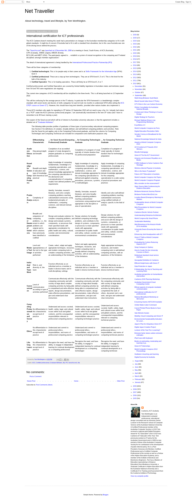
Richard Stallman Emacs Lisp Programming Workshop (145, 121)
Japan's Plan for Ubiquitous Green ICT (148, 324)
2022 (135, 47)
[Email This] (58, 359)
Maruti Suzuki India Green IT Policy (147, 101)
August (137, 361)
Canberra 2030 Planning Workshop (147, 279)
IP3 (67, 362)
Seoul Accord (35, 50)
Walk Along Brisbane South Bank (146, 98)
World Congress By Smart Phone (146, 218)
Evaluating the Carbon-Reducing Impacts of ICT (146, 243)
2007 (135, 392)
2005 (135, 398)
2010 (135, 83)
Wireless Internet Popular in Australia (148, 168)
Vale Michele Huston (142, 313)
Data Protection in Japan (143, 266)
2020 (135, 53)
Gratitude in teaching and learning (147, 354)
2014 (135, 71)
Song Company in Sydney (144, 247)
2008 (135, 389)
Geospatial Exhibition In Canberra (147, 260)
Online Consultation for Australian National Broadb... (146, 108)
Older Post (120, 381)
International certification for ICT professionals (146, 293)
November (139, 89)
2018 (135, 59)
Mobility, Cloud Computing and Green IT (149, 316)
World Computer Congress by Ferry (147, 128)
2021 (135, 50)
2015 (135, 68)
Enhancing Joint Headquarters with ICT (148, 234)
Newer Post (31, 381)
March (137, 376)
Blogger (105, 495)
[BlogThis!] (60, 359)
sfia (79, 362)
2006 (135, 395)
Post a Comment (35, 376)
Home (76, 381)
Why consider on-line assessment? (147, 183)
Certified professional (42, 362)
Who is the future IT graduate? (145, 171)
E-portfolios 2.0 (140, 125)
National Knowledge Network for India (148, 139)
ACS (33, 362)
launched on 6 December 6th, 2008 (58, 50)
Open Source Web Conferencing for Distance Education (147, 187)
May (136, 370)
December (139, 86)
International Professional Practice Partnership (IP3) (92, 62)
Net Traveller (39, 11)
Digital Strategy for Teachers (145, 117)
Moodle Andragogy (141, 152)
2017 (135, 62)
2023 (135, 44)
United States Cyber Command (146, 305)
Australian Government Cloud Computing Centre (145, 283)
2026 (135, 35)
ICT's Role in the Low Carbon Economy (148, 104)
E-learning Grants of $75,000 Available (148, 302)
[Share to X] (63, 359)
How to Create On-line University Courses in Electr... (146, 251)
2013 (135, 74)
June (137, 367)
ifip (64, 362)
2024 (135, 41)
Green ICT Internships (142, 346)
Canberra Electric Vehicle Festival (146, 212)
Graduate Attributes (45, 122)
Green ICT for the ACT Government (147, 155)
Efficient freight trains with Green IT (147, 263)
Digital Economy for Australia (145, 357)
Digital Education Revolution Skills (147, 131)
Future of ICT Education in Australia (147, 174)
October (138, 92)
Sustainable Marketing (142, 221)
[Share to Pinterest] (67, 359)
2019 (135, 56)
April (136, 373)
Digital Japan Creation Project (145, 327)
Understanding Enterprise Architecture (148, 215)
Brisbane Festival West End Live (146, 194)
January (138, 382)
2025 (135, 38)
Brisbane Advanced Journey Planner (148, 191)
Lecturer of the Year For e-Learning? (147, 330)
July (136, 364)
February (138, 379)
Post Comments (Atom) (44, 385)
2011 (135, 80)
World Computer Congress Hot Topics (148, 177)
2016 (135, 65)
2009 (135, 386)
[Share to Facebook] (65, 359)
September (139, 95)
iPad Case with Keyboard (144, 338)
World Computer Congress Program (147, 180)
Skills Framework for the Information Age (101, 71)
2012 (135, 77)
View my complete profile (139, 476)
